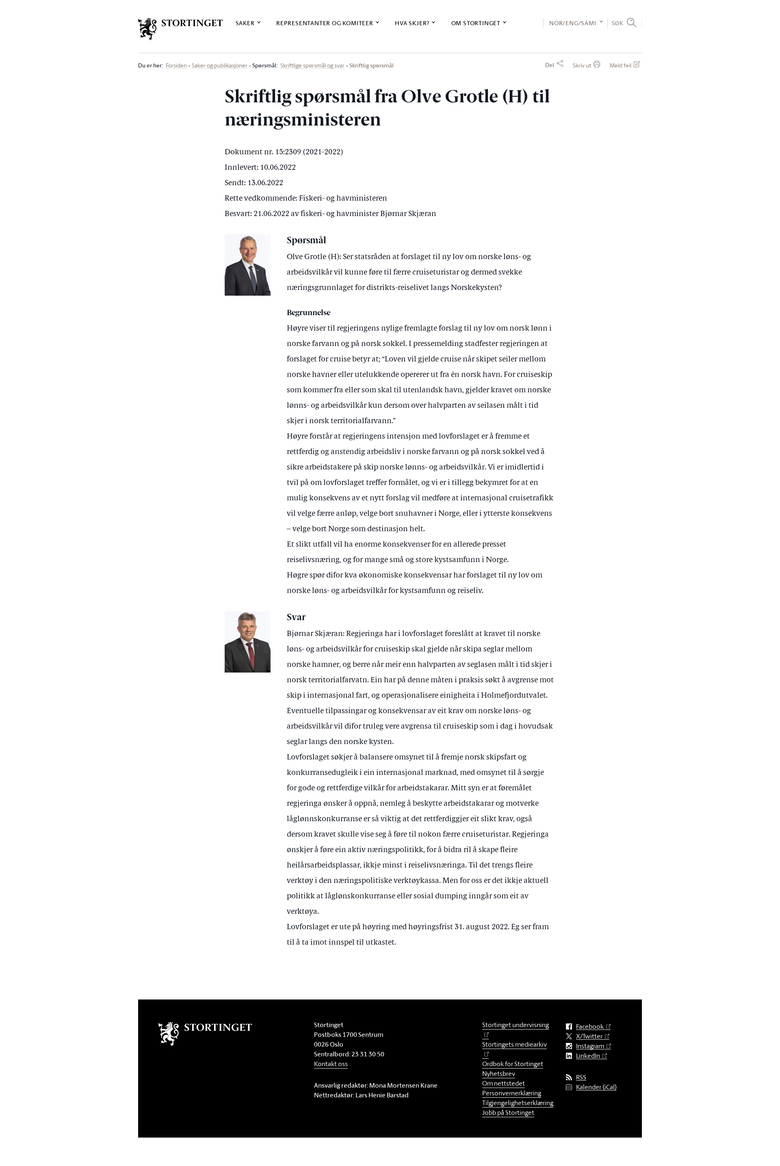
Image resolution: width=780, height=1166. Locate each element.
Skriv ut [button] (582, 65)
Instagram (590, 1046)
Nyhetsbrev (498, 1073)
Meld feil (620, 65)
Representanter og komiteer (324, 23)
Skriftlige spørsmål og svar (312, 66)
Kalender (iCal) (596, 1087)
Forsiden (176, 66)
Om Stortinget (475, 23)
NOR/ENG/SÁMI (572, 23)
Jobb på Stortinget (508, 1112)
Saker (245, 23)
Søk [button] (618, 23)
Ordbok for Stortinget (512, 1063)
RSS (581, 1077)
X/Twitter (589, 1036)
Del (549, 65)
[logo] (180, 29)
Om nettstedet (503, 1083)
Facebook (590, 1026)
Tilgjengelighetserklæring (517, 1102)
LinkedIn (588, 1055)
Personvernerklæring (511, 1092)
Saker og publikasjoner (219, 66)
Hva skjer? (412, 23)
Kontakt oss (331, 1063)
